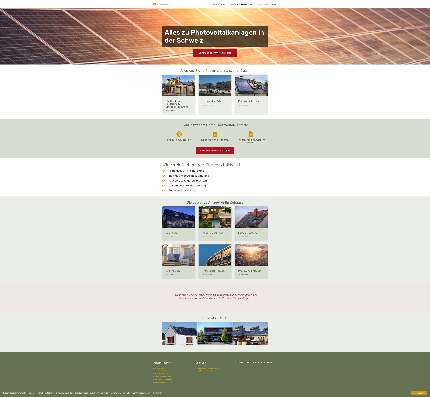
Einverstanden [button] (419, 393)
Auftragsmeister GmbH (207, 371)
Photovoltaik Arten (212, 101)
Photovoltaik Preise (249, 101)
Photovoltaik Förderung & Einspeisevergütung (177, 104)
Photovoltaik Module (249, 270)
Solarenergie (270, 4)
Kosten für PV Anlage (163, 379)
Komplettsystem (247, 232)
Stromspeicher (161, 368)
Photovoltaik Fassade (214, 270)
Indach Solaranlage (212, 232)
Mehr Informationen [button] (154, 393)
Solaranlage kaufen (163, 376)
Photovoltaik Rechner (163, 382)
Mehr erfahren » (171, 111)
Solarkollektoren (161, 374)
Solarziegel (172, 232)
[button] (164, 333)
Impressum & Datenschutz (208, 368)
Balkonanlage (173, 270)
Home (215, 4)
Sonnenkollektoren (162, 371)
